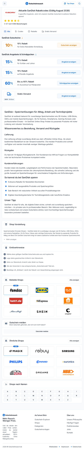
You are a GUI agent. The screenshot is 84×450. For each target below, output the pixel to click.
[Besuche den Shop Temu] (68, 290)
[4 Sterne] (15, 20)
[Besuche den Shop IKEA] (42, 290)
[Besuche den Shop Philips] (16, 361)
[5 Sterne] (18, 20)
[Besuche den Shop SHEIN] (42, 311)
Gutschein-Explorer (42, 419)
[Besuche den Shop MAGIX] (16, 351)
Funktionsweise (73, 426)
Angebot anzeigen (69, 62)
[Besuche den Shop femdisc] (16, 290)
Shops (37, 423)
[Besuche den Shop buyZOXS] (16, 372)
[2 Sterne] (8, 20)
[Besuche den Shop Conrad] (42, 361)
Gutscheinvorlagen (42, 429)
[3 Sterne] (12, 20)
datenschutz (77, 447)
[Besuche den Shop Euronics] (68, 361)
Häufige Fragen (73, 423)
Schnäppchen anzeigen (69, 83)
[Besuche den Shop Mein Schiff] (16, 311)
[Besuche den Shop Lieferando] (68, 301)
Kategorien (39, 426)
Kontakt (70, 433)
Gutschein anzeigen (69, 45)
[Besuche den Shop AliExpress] (42, 301)
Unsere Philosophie (74, 419)
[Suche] (79, 3)
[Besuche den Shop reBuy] (42, 351)
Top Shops (70, 3)
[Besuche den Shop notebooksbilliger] (68, 372)
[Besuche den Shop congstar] (68, 311)
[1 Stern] (5, 20)
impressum (65, 447)
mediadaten (53, 447)
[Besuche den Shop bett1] (16, 301)
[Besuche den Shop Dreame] (42, 372)
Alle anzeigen (74, 280)
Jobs (69, 429)
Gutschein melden (42, 331)
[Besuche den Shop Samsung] (68, 351)
